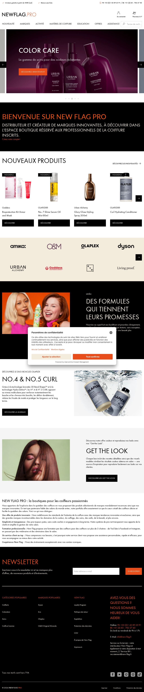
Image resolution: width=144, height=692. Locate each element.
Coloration (6, 612)
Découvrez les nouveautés (125, 164)
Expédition (78, 619)
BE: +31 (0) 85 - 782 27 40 (132, 3)
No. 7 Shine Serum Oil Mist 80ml (49, 214)
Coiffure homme (8, 626)
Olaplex (41, 619)
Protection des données (83, 626)
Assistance (114, 23)
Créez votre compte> (11, 139)
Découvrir (9, 223)
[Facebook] (112, 674)
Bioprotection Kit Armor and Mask (13, 214)
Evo (39, 612)
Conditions (117, 688)
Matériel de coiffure (61, 23)
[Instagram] (126, 674)
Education (83, 23)
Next (141, 64)
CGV (76, 633)
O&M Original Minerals (47, 626)
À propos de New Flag (82, 640)
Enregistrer (134, 571)
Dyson (40, 605)
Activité (40, 23)
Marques (25, 23)
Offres (98, 23)
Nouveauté (8, 23)
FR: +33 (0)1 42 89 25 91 (111, 3)
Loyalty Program (80, 605)
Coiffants (5, 605)
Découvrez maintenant (33, 72)
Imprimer (104, 688)
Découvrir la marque (15, 412)
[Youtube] (119, 674)
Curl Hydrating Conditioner (123, 212)
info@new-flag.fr (124, 636)
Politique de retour (81, 612)
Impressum (78, 647)
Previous (3, 64)
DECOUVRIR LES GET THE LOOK (101, 478)
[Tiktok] (139, 674)
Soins (4, 619)
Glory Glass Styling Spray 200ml (83, 214)
